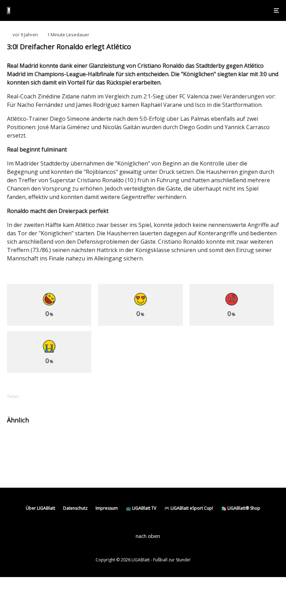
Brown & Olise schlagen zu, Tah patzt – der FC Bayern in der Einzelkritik (84, 465)
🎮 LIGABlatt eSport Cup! (188, 508)
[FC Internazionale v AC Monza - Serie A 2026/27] (18, 442)
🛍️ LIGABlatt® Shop (240, 508)
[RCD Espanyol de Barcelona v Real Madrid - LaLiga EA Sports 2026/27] (159, 442)
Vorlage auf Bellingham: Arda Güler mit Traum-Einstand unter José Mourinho (223, 442)
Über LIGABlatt (40, 508)
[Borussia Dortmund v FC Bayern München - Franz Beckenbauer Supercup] (18, 465)
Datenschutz (75, 508)
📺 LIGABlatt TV (141, 508)
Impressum (107, 508)
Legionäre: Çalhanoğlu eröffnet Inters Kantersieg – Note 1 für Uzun (81, 442)
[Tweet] (56, 396)
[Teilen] (38, 396)
